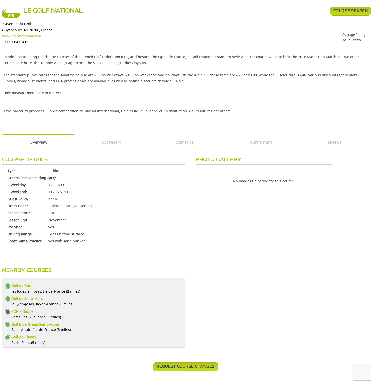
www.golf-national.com (21, 36)
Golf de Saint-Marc (27, 298)
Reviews (334, 142)
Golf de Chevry (23, 336)
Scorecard (112, 142)
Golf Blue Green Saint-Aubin (35, 324)
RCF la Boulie (22, 311)
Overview (38, 142)
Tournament (260, 142)
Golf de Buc (21, 285)
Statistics (184, 142)
